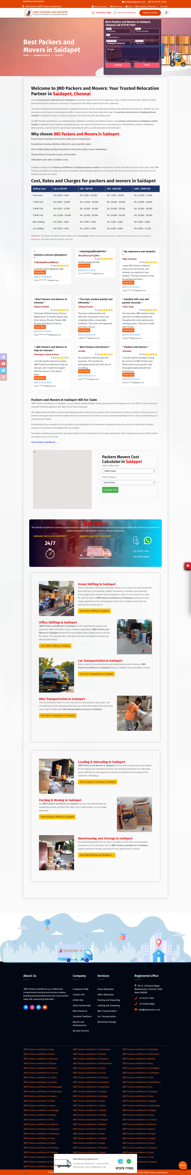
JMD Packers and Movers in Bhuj (137, 1063)
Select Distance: (109, 477)
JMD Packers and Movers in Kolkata (89, 1115)
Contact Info (79, 994)
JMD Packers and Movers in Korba (138, 1115)
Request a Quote (150, 13)
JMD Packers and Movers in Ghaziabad (91, 1087)
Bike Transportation (107, 1011)
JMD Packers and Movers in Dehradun (90, 1077)
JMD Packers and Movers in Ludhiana (40, 1124)
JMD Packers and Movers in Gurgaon (90, 1091)
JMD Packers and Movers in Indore (89, 1101)
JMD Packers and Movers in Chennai (40, 1073)
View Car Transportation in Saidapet (96, 674)
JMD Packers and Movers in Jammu (89, 1105)
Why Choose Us (80, 1011)
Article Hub (78, 1000)
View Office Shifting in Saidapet (55, 646)
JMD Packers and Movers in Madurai (90, 1124)
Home (26, 55)
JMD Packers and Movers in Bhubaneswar (92, 1063)
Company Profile (80, 989)
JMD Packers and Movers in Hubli (39, 1101)
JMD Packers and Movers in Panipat (139, 1134)
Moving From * (111, 41)
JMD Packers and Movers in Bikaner (40, 1068)
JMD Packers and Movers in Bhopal (39, 1063)
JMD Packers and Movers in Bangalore (91, 1059)
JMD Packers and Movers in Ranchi (138, 1143)
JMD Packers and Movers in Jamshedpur (141, 1105)
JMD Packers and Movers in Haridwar (90, 1096)
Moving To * (139, 41)
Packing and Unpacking (108, 1000)
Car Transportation (106, 1016)
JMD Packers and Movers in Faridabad (91, 1082)
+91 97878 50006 (141, 557)
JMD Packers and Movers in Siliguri (89, 1152)
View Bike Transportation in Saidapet (58, 715)
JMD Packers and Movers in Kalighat (139, 1110)
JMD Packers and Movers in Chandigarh (140, 1068)
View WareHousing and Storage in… (97, 855)
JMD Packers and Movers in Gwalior (40, 1096)
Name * (108, 29)
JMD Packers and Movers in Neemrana (41, 1134)
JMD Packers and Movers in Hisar (137, 1096)
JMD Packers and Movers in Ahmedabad (91, 1049)
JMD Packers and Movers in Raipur (39, 1143)
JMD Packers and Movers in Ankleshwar (140, 1054)
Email (108, 35)
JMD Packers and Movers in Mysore (138, 1129)
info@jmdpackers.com (135, 2)
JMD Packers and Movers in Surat (137, 1152)
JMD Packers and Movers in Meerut (89, 1129)
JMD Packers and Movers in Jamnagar (41, 1110)
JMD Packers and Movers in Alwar (39, 1054)
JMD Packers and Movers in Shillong (40, 1152)
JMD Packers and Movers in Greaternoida (42, 1091)
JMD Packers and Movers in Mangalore (41, 1129)
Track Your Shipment (126, 12)
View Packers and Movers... (44, 442)
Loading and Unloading (108, 1005)
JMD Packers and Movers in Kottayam (90, 1120)
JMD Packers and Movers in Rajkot (89, 1143)
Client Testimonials (82, 1005)
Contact (34, 167)
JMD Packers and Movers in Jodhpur (90, 1110)
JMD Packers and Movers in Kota (38, 1120)
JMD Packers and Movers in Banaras (40, 1059)
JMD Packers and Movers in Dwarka (40, 1082)
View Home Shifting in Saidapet (94, 611)
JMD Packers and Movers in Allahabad (140, 1049)
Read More (40, 272)
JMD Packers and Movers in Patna (39, 1138)
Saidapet (59, 55)
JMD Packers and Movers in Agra (38, 1049)
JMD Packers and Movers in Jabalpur (139, 1101)
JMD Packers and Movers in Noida (89, 1134)
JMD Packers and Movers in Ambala (89, 1054)
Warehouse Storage (106, 1022)
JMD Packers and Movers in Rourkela (90, 1148)
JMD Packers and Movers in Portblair (90, 1138)
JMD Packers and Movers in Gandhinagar (42, 1087)
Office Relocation (105, 994)
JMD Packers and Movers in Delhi (137, 1077)
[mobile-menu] (166, 12)
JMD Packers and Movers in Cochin (89, 1073)
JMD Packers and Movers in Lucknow (139, 1120)
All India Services (81, 1031)
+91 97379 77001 (158, 2)
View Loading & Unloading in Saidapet (98, 782)
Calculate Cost (110, 490)
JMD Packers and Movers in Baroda (138, 1059)
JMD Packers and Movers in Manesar (139, 1124)
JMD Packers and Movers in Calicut (89, 1068)
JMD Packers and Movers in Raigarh (139, 1138)
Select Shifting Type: (110, 465)
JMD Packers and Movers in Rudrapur (139, 1148)
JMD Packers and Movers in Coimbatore (140, 1073)
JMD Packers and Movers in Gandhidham (141, 1082)
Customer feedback (82, 1016)
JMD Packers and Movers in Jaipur (39, 1105)
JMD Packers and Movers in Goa (137, 1087)
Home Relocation (105, 989)
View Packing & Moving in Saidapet (57, 817)
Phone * (138, 29)
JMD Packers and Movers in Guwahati (139, 1091)
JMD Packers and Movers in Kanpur (40, 1115)
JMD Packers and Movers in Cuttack (40, 1077)
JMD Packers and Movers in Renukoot (41, 1148)
